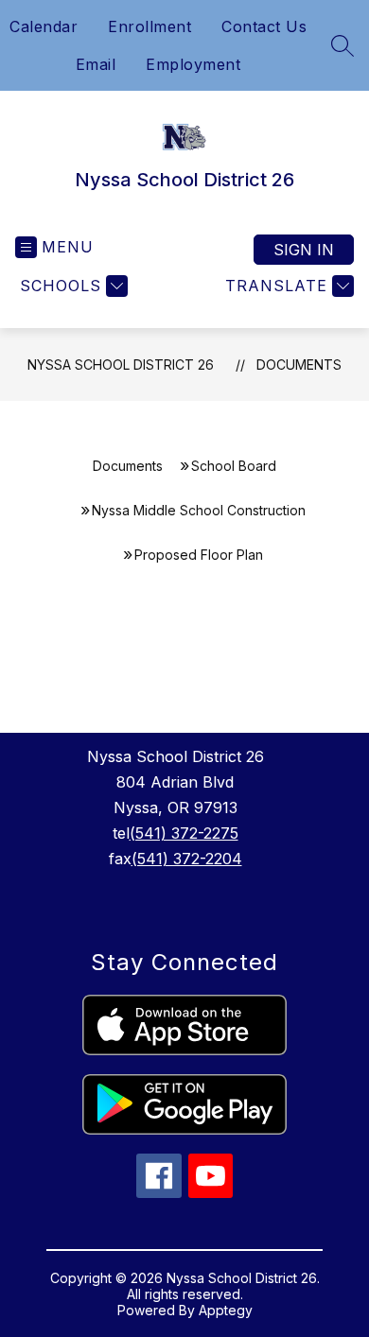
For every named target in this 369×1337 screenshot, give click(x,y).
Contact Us (264, 26)
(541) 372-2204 (187, 858)
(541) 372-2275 (184, 833)
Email (96, 64)
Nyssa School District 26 (120, 364)
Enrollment (149, 26)
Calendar (43, 26)
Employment (193, 64)
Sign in (303, 249)
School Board (233, 466)
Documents (299, 364)
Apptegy (226, 1310)
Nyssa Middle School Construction (199, 510)
